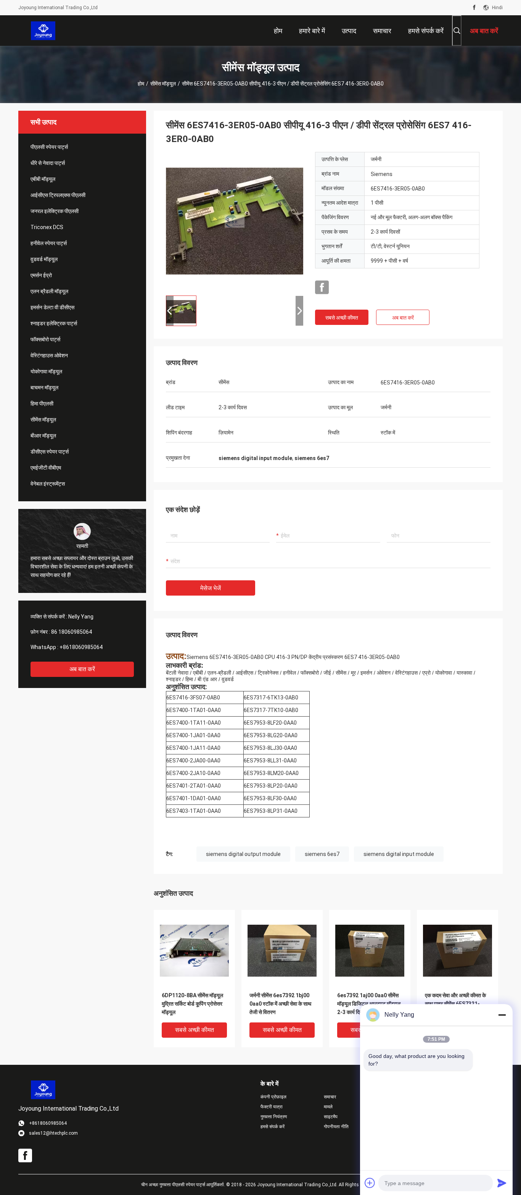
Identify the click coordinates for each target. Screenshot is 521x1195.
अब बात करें (82, 669)
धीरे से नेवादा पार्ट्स (48, 163)
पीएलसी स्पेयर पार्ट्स (49, 147)
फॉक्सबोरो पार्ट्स (45, 339)
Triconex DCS (47, 227)
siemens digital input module (398, 854)
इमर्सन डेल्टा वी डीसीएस (52, 307)
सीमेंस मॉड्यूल (163, 84)
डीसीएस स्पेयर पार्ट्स (50, 452)
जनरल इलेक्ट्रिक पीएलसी (55, 211)
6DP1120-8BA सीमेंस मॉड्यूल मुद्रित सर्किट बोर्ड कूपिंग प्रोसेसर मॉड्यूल (192, 1003)
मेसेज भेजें (210, 588)
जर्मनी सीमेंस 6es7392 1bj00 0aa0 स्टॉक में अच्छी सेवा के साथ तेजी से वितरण (280, 1003)
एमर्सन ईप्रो (41, 275)
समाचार (330, 1097)
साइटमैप (331, 1116)
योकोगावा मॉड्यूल (46, 371)
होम (141, 84)
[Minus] (502, 1014)
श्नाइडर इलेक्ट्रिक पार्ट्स (54, 323)
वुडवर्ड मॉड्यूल (44, 259)
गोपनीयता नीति (336, 1126)
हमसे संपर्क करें (272, 1126)
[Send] (502, 1182)
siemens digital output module (243, 854)
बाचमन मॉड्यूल (44, 387)
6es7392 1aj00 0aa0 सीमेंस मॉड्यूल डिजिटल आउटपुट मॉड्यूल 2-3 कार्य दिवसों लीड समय (368, 1003)
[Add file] (370, 1182)
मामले (328, 1106)
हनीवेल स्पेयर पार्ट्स (49, 243)
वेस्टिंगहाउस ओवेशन (49, 355)
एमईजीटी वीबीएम (46, 468)
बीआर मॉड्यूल (43, 436)
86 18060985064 (71, 632)
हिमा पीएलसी (42, 403)
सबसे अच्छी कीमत (341, 318)
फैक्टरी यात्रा (271, 1106)
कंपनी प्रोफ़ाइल (273, 1097)
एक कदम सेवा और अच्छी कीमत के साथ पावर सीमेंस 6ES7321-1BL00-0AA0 (455, 1003)
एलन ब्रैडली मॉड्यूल (49, 291)
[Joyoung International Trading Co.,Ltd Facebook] (474, 7)
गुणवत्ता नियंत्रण (273, 1116)
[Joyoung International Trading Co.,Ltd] (43, 30)
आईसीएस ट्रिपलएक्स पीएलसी (58, 195)
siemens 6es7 (322, 854)
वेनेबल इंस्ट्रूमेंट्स (48, 484)
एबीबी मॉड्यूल (43, 179)
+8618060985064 (81, 647)
